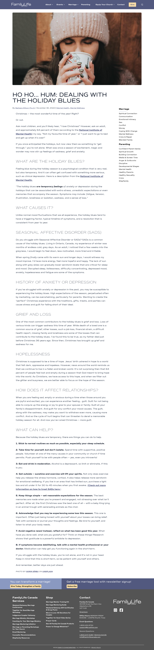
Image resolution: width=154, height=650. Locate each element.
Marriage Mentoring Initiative (24, 624)
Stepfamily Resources (21, 638)
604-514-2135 (100, 635)
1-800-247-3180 (86, 635)
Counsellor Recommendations (24, 635)
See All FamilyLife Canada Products (60, 624)
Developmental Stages (129, 166)
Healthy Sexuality (127, 175)
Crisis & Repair (125, 137)
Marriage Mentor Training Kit (57, 602)
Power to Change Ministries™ (57, 627)
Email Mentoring (18, 632)
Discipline (123, 163)
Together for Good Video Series (58, 618)
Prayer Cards (51, 621)
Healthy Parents (126, 172)
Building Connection (128, 155)
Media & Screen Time (128, 158)
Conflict (122, 125)
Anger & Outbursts (127, 160)
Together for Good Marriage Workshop (23, 611)
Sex (120, 122)
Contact (121, 5)
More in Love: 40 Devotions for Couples (58, 614)
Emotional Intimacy (127, 119)
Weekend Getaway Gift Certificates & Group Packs (60, 609)
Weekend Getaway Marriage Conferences (23, 606)
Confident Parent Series (130, 149)
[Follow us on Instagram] (116, 610)
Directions (83, 612)
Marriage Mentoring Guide (56, 605)
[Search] (142, 4)
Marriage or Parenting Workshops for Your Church (25, 628)
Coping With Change (128, 131)
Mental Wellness (77, 108)
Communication (126, 116)
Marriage (72, 5)
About (48, 5)
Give (132, 5)
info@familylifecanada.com (90, 637)
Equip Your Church (104, 5)
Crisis (121, 178)
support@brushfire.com (89, 627)
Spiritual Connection (128, 114)
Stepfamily (124, 181)
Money (122, 128)
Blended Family (126, 140)
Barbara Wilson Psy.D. (25, 108)
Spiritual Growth (126, 152)
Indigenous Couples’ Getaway (23, 615)
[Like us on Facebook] (121, 610)
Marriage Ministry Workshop (23, 618)
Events (60, 5)
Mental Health (63, 108)
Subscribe (72, 586)
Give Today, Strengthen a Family (26, 586)
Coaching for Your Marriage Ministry (26, 621)
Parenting (85, 5)
